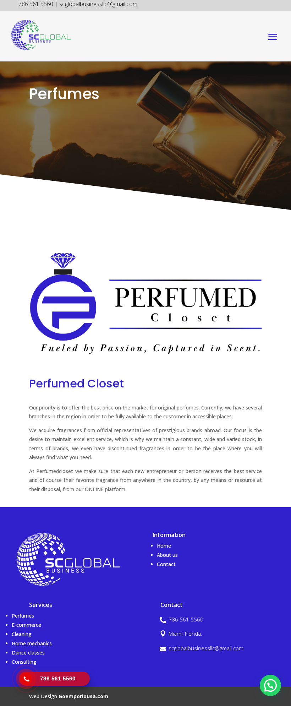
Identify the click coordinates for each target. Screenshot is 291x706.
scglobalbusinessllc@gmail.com (206, 648)
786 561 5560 (186, 619)
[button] (270, 685)
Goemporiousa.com (83, 696)
